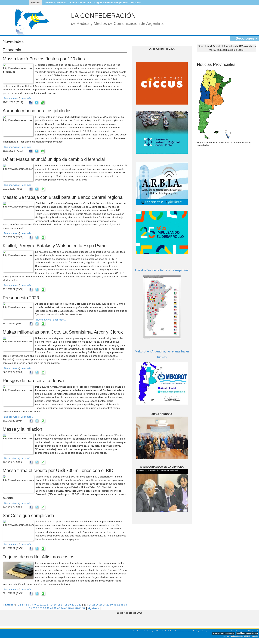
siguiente (93, 608)
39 (44, 608)
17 (62, 604)
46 (69, 608)
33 (122, 604)
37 (37, 608)
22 (80, 604)
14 (51, 604)
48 (76, 608)
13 (48, 604)
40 (48, 608)
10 (37, 604)
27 (100, 604)
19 (69, 604)
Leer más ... (27, 98)
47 (72, 608)
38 (41, 608)
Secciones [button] (245, 38)
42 (55, 608)
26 (97, 604)
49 (79, 608)
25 (93, 604)
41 (51, 608)
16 (58, 604)
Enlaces (136, 2)
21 (76, 604)
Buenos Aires (11, 98)
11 (41, 604)
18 (65, 604)
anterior (9, 604)
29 (107, 604)
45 (65, 608)
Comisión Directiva (55, 2)
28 (104, 604)
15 (55, 604)
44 (62, 608)
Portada (35, 2)
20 (73, 604)
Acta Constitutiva (80, 2)
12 (44, 604)
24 (90, 604)
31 (114, 604)
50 (83, 608)
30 (111, 604)
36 (34, 608)
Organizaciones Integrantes (111, 2)
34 (125, 604)
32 (118, 604)
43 (58, 608)
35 (30, 608)
